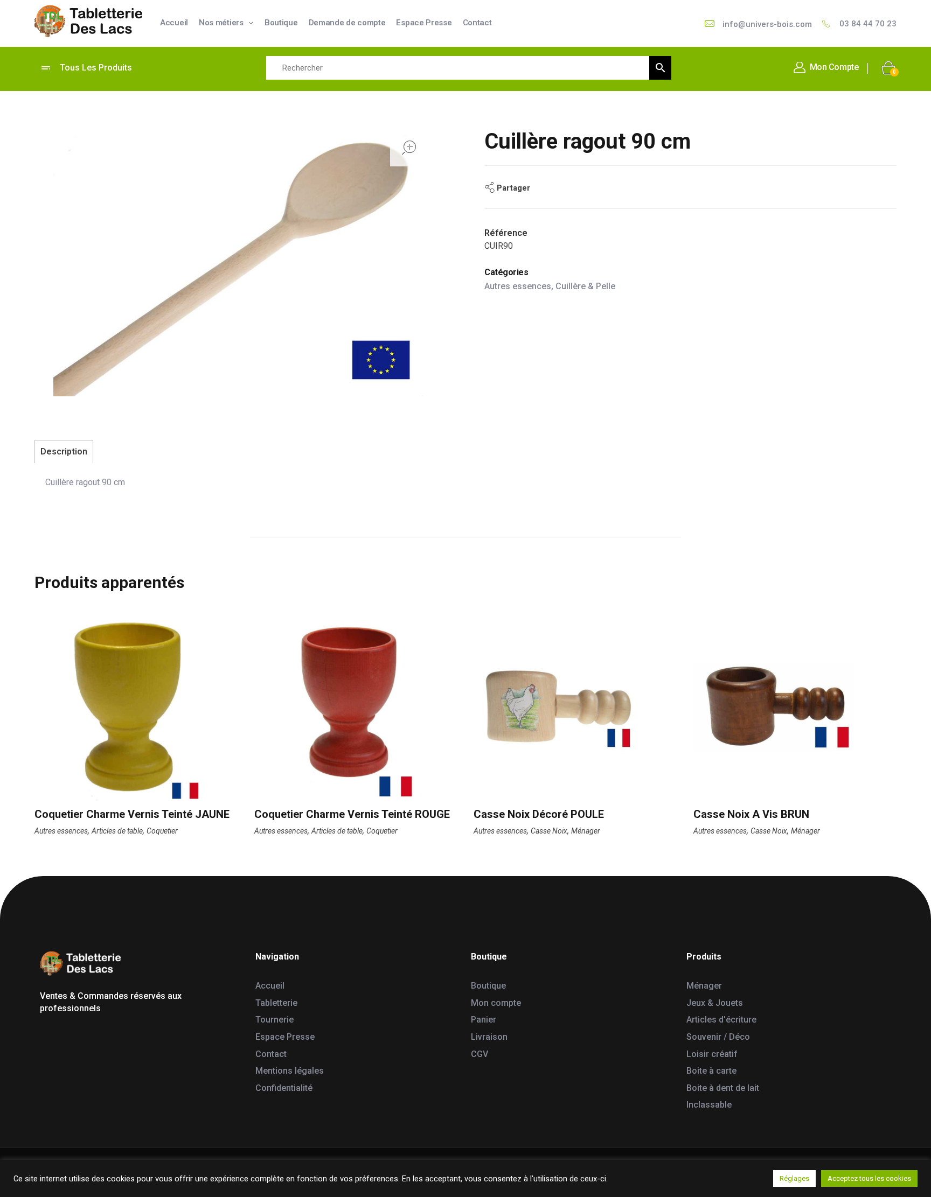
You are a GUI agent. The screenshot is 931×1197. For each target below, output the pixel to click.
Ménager (585, 831)
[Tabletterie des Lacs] (88, 21)
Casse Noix (549, 831)
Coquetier (162, 831)
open (409, 147)
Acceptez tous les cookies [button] (869, 1178)
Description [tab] (63, 451)
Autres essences (517, 286)
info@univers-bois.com (767, 24)
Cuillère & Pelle (585, 286)
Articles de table (117, 831)
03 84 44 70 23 (868, 24)
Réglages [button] (794, 1178)
